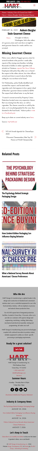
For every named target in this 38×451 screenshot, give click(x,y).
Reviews (19, 375)
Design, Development (13, 446)
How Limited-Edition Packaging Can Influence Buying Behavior (16, 235)
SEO (21, 446)
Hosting (27, 446)
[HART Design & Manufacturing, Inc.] (12, 7)
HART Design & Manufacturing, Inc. (18, 444)
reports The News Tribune (26, 68)
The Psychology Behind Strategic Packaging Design (15, 195)
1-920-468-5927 (19, 370)
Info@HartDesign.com (19, 373)
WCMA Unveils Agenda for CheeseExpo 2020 (20, 132)
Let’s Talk (18, 349)
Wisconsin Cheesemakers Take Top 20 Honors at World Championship (19, 138)
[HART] (19, 360)
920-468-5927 (26, 1)
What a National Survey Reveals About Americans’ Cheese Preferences (18, 275)
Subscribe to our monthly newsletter (12, 437)
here (32, 117)
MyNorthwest (12, 122)
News (8, 38)
